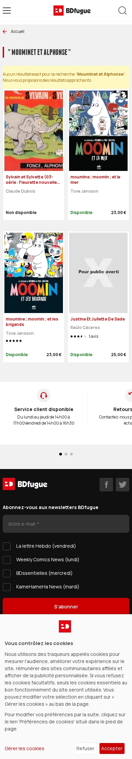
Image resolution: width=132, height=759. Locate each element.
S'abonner (66, 606)
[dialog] (66, 686)
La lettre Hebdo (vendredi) (46, 546)
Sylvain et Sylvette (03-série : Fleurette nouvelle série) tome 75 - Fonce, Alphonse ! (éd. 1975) (31, 185)
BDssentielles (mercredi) (44, 573)
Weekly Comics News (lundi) (48, 559)
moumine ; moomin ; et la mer (95, 180)
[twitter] (122, 484)
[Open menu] (7, 10)
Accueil (17, 31)
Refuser (85, 748)
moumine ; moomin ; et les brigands (32, 322)
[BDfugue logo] (72, 10)
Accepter (112, 748)
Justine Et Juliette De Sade (97, 319)
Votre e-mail (22, 524)
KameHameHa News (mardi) (48, 586)
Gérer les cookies (24, 748)
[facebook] (106, 484)
